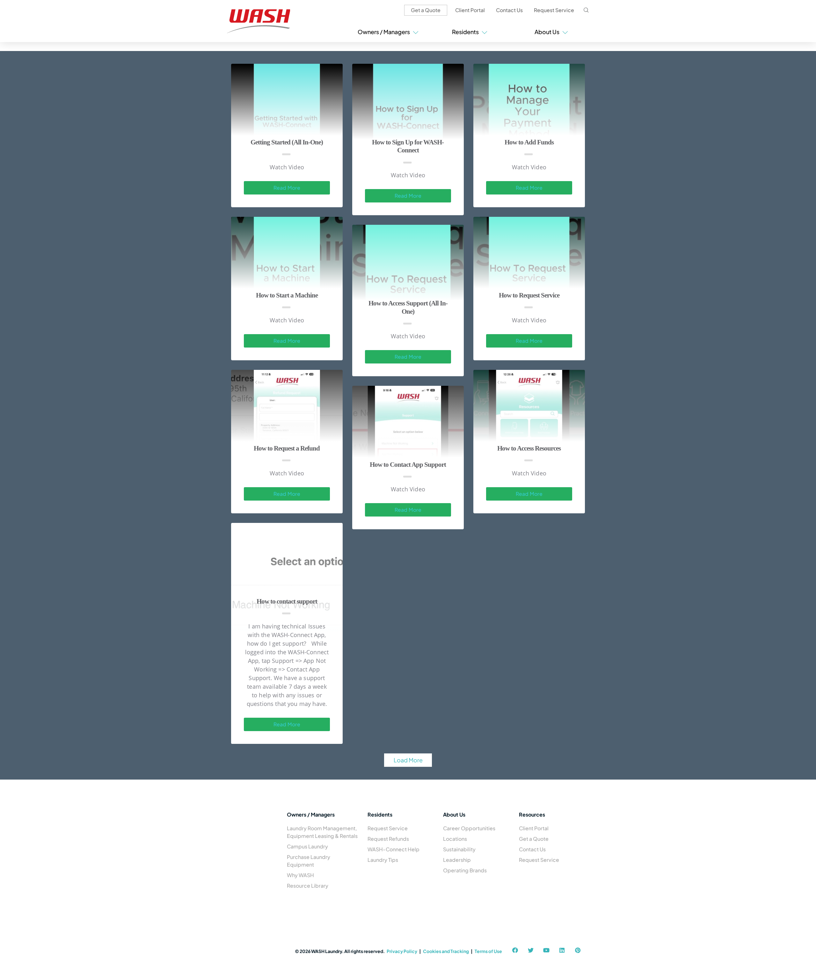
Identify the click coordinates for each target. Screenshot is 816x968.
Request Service (554, 10)
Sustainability (459, 849)
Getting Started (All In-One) (287, 142)
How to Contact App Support (408, 464)
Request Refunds (388, 838)
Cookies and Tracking (446, 951)
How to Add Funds (529, 142)
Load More (408, 760)
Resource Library (307, 885)
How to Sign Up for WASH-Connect (408, 146)
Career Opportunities (469, 828)
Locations (455, 838)
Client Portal (470, 10)
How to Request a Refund (287, 448)
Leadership (457, 859)
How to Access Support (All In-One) (408, 307)
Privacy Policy (402, 951)
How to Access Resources (529, 448)
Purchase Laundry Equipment (308, 861)
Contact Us (509, 10)
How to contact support (287, 601)
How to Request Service (529, 295)
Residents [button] (466, 31)
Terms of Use (488, 951)
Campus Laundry (307, 846)
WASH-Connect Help (393, 849)
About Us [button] (548, 31)
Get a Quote (426, 10)
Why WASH (300, 875)
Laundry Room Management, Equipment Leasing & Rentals (322, 832)
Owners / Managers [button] (385, 31)
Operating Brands (465, 870)
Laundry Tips (383, 859)
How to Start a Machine (287, 295)
